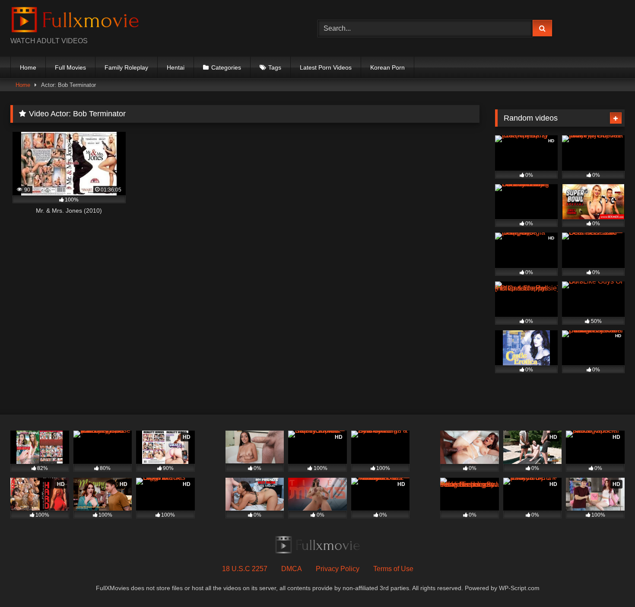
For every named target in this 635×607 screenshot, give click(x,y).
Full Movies (70, 67)
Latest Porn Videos (326, 67)
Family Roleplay (126, 67)
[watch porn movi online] (75, 21)
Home (28, 67)
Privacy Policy (337, 568)
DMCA (291, 568)
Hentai (175, 67)
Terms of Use (393, 568)
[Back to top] (608, 581)
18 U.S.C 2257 (244, 568)
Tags (274, 67)
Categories (226, 67)
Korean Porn (387, 67)
